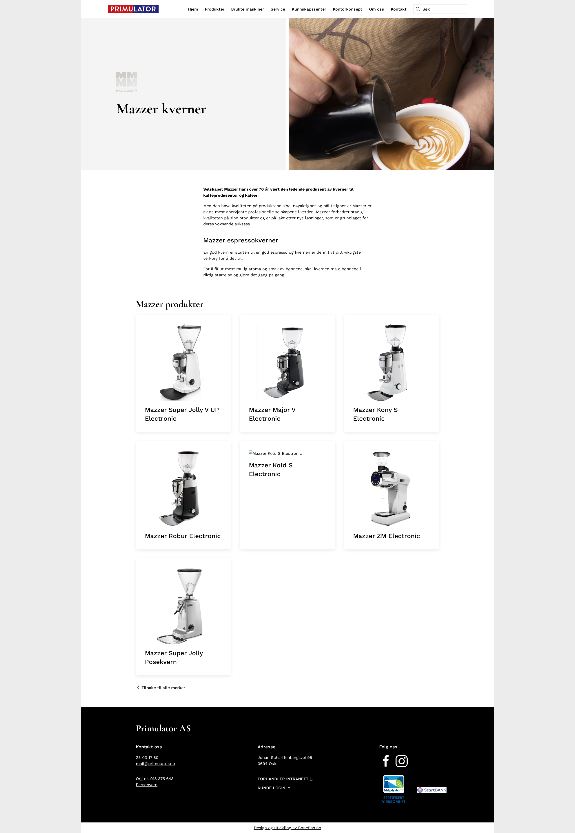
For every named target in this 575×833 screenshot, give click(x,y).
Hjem (193, 9)
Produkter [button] (214, 9)
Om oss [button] (376, 9)
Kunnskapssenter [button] (309, 9)
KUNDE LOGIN (271, 787)
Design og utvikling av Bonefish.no (287, 827)
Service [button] (278, 9)
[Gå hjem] (133, 9)
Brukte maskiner (247, 9)
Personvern (146, 784)
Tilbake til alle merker (163, 687)
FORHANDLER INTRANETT (283, 778)
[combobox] (440, 8)
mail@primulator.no (155, 763)
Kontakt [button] (399, 9)
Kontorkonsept (347, 9)
